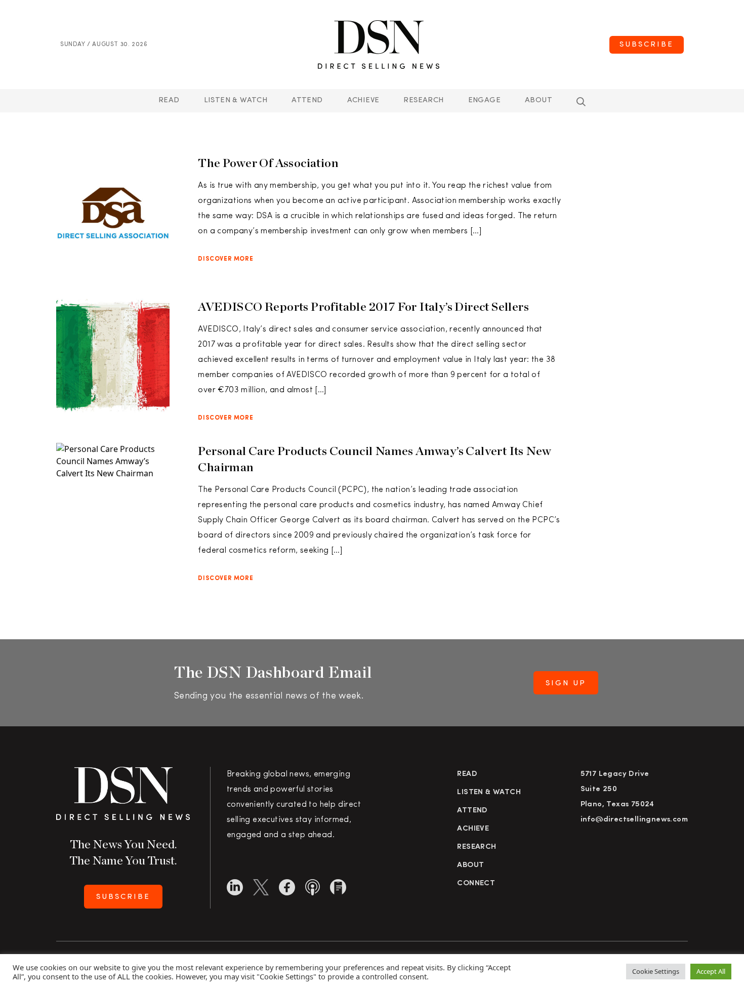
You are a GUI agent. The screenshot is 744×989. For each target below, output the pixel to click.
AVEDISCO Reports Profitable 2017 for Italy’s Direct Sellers (363, 306)
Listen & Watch (236, 100)
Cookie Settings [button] (655, 971)
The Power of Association (268, 162)
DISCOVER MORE (225, 259)
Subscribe (646, 45)
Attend (472, 810)
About (538, 100)
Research (423, 100)
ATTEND (307, 100)
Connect (476, 883)
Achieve (363, 100)
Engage (484, 100)
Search (581, 101)
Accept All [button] (710, 971)
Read (169, 100)
